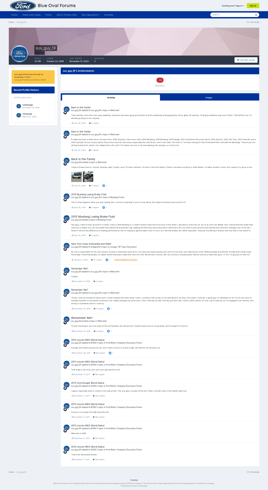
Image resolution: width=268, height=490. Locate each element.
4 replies (95, 123)
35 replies (97, 260)
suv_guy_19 (76, 110)
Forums (14, 15)
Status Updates (243, 15)
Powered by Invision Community (134, 486)
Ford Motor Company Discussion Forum (124, 343)
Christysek (27, 114)
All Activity (108, 15)
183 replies (100, 353)
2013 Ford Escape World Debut (87, 382)
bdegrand (95, 247)
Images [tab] (209, 97)
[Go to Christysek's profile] (18, 115)
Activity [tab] (111, 97)
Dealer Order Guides (32, 15)
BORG (93, 343)
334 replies (100, 396)
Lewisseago (27, 105)
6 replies (99, 281)
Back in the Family (81, 107)
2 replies (95, 207)
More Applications (90, 15)
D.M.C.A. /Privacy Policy (67, 15)
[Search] (256, 15)
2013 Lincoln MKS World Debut (87, 339)
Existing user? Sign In (232, 6)
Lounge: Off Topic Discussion (123, 247)
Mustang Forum (117, 197)
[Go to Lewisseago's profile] (18, 106)
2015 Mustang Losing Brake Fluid (88, 194)
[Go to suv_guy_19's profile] (67, 109)
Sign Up (253, 5)
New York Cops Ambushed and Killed (91, 243)
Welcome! (114, 110)
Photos (49, 15)
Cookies (134, 480)
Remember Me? (79, 268)
